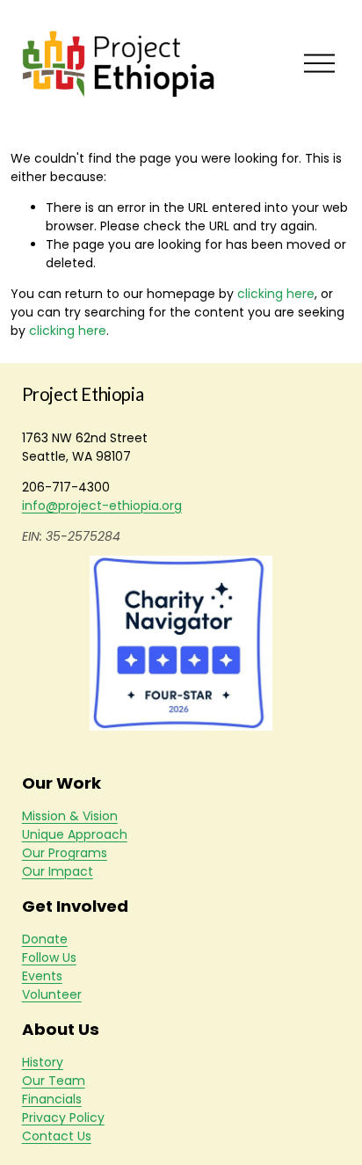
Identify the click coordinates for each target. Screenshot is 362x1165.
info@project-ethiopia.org (102, 505)
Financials (52, 1099)
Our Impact (57, 871)
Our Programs (64, 853)
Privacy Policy (63, 1117)
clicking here (276, 293)
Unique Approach (74, 834)
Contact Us (56, 1136)
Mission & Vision (70, 816)
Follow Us (49, 957)
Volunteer (52, 994)
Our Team (53, 1080)
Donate (45, 939)
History (42, 1062)
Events (42, 976)
